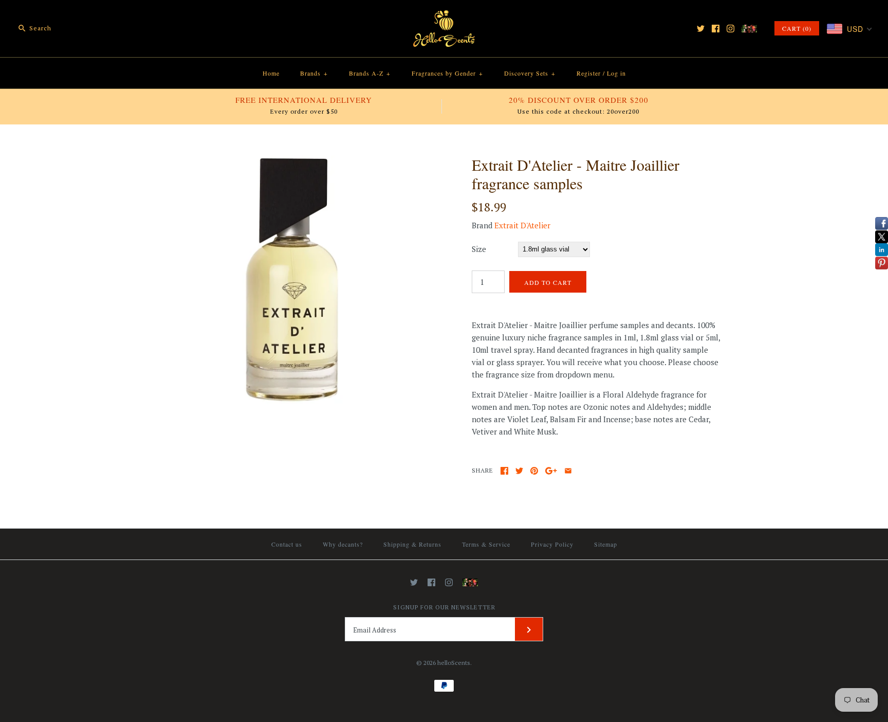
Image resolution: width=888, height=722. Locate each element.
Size (479, 249)
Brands (314, 73)
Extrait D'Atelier (522, 225)
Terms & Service (486, 544)
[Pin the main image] (534, 471)
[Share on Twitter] (519, 471)
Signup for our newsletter (444, 607)
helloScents (453, 662)
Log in (616, 73)
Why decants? (343, 544)
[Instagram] (730, 28)
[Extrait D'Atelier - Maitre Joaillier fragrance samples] (291, 161)
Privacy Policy (552, 544)
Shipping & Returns (412, 544)
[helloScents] (444, 16)
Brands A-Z (370, 73)
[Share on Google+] (551, 471)
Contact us (286, 544)
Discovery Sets (530, 73)
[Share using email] (568, 471)
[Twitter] (701, 28)
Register (589, 73)
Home (271, 73)
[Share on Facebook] (504, 471)
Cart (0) (796, 28)
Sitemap (605, 544)
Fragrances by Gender (447, 73)
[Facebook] (715, 28)
